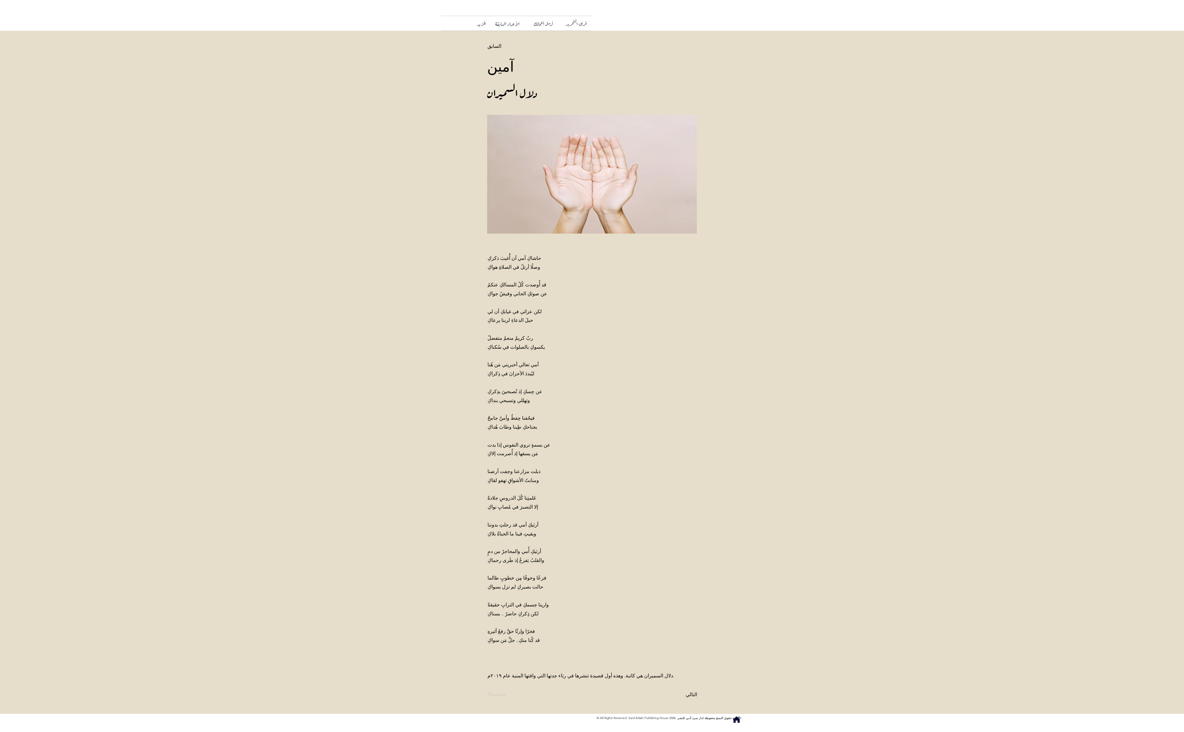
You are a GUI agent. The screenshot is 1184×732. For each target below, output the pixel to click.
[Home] (736, 720)
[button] (474, 23)
